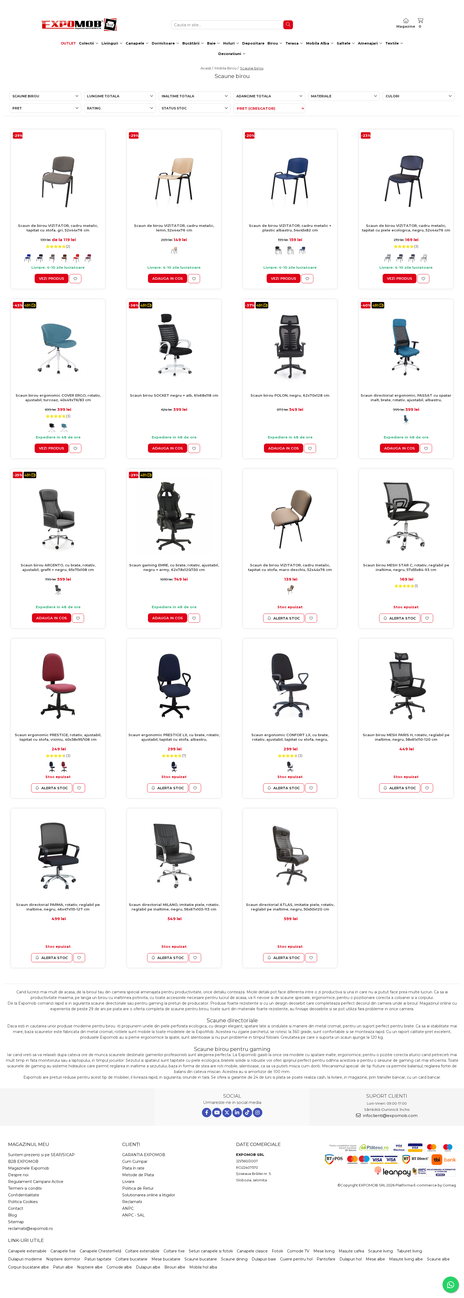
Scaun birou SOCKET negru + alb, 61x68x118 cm (174, 395)
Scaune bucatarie (200, 1259)
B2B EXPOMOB (23, 1161)
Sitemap (16, 1221)
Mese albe (375, 1259)
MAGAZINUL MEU (28, 1144)
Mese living (324, 1251)
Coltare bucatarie (131, 1259)
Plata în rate (133, 1168)
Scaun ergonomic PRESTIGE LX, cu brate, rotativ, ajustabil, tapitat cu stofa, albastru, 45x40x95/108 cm (174, 737)
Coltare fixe (174, 1251)
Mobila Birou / (227, 68)
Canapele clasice (252, 1251)
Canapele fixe (63, 1251)
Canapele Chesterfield (100, 1251)
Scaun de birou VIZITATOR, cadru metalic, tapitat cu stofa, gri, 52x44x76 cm (58, 227)
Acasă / (207, 68)
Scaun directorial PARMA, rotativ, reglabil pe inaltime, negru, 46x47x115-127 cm (58, 906)
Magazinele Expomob (28, 1168)
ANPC (128, 1208)
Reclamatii (132, 1201)
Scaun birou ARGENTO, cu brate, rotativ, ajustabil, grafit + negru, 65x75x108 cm (58, 567)
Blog (12, 1215)
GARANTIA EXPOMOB (143, 1154)
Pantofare (326, 1259)
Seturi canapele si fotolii (211, 1251)
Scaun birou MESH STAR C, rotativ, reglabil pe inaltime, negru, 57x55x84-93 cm (406, 567)
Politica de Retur (138, 1188)
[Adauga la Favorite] (75, 278)
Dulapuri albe (148, 1267)
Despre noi (18, 1174)
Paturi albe (63, 1267)
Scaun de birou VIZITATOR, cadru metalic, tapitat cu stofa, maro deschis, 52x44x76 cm (290, 567)
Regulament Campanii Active (35, 1181)
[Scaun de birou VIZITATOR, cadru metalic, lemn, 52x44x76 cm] (174, 176)
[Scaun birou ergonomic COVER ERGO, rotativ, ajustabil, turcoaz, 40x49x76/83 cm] (58, 346)
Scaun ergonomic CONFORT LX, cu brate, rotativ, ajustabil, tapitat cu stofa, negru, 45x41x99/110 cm (290, 737)
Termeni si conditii (25, 1188)
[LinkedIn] (237, 1112)
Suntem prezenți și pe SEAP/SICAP (41, 1154)
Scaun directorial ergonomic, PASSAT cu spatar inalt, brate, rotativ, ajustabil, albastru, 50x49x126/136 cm (406, 398)
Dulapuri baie (264, 1259)
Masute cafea (351, 1251)
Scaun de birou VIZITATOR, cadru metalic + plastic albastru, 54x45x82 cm (290, 227)
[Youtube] (217, 1112)
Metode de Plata (138, 1174)
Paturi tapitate (97, 1259)
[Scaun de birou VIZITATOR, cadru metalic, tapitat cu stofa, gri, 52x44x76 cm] (58, 176)
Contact (15, 1208)
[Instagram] (257, 1112)
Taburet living (409, 1251)
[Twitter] (227, 1112)
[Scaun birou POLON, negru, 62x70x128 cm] (290, 346)
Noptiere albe (90, 1267)
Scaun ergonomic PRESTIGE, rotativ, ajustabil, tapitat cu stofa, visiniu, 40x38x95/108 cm (58, 737)
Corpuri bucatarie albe (28, 1267)
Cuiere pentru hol (296, 1259)
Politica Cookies (23, 1201)
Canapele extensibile (27, 1251)
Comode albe (119, 1267)
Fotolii (277, 1251)
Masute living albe (406, 1259)
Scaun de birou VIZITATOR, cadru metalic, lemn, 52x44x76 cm (174, 227)
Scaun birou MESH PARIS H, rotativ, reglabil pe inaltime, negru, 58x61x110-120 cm (406, 737)
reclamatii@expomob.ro (30, 1228)
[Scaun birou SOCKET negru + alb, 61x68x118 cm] (174, 346)
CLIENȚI (131, 1144)
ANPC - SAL (133, 1215)
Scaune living (380, 1251)
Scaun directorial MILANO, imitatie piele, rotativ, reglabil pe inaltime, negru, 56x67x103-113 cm (174, 906)
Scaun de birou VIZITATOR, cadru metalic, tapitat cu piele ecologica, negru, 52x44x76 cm (406, 227)
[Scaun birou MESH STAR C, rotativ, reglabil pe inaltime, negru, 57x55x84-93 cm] (406, 516)
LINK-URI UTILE (26, 1240)
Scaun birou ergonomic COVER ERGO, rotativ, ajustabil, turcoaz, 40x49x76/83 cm (58, 397)
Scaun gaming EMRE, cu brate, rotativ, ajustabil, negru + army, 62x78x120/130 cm (174, 567)
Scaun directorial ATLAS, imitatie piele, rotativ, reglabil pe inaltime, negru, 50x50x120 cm (290, 906)
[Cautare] (288, 24)
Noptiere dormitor (63, 1259)
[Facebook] (206, 1112)
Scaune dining (234, 1259)
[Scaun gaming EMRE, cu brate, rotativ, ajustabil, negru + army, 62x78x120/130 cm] (174, 516)
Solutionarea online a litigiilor (148, 1195)
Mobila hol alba (203, 1267)
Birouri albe (174, 1267)
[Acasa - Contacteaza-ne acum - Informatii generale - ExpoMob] (79, 25)
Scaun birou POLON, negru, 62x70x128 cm (290, 395)
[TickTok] (247, 1112)
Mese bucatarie (165, 1259)
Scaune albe (438, 1259)
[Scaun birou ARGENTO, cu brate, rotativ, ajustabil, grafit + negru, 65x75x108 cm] (58, 516)
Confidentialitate (23, 1195)
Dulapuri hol (350, 1259)
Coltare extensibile (142, 1251)
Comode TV (298, 1251)
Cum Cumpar (134, 1161)
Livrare (128, 1181)
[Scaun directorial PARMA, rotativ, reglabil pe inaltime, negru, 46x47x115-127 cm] (58, 855)
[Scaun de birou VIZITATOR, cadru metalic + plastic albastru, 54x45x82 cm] (290, 176)
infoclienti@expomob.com (390, 1115)
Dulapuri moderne (25, 1259)
